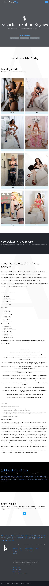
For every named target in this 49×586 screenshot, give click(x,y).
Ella (11, 477)
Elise (4, 477)
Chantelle (26, 476)
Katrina (35, 477)
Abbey (2, 476)
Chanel (21, 476)
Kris (37, 112)
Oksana (23, 479)
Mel (37, 150)
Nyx (37, 187)
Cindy (38, 476)
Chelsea (31, 476)
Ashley (12, 476)
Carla (12, 187)
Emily (14, 477)
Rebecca (12, 112)
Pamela (27, 479)
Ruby (36, 479)
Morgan (10, 479)
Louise (46, 477)
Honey (12, 225)
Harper (36, 225)
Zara (6, 480)
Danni (41, 476)
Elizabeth (8, 477)
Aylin (15, 476)
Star (46, 479)
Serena (39, 479)
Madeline (3, 479)
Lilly (44, 477)
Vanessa (2, 480)
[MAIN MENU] (46, 2)
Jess (29, 477)
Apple (8, 476)
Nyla (12, 150)
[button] (17, 548)
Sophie (42, 479)
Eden (2, 477)
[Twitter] (24, 513)
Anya (5, 476)
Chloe (35, 476)
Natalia (14, 479)
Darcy (45, 476)
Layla (41, 477)
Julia (32, 477)
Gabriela (18, 477)
